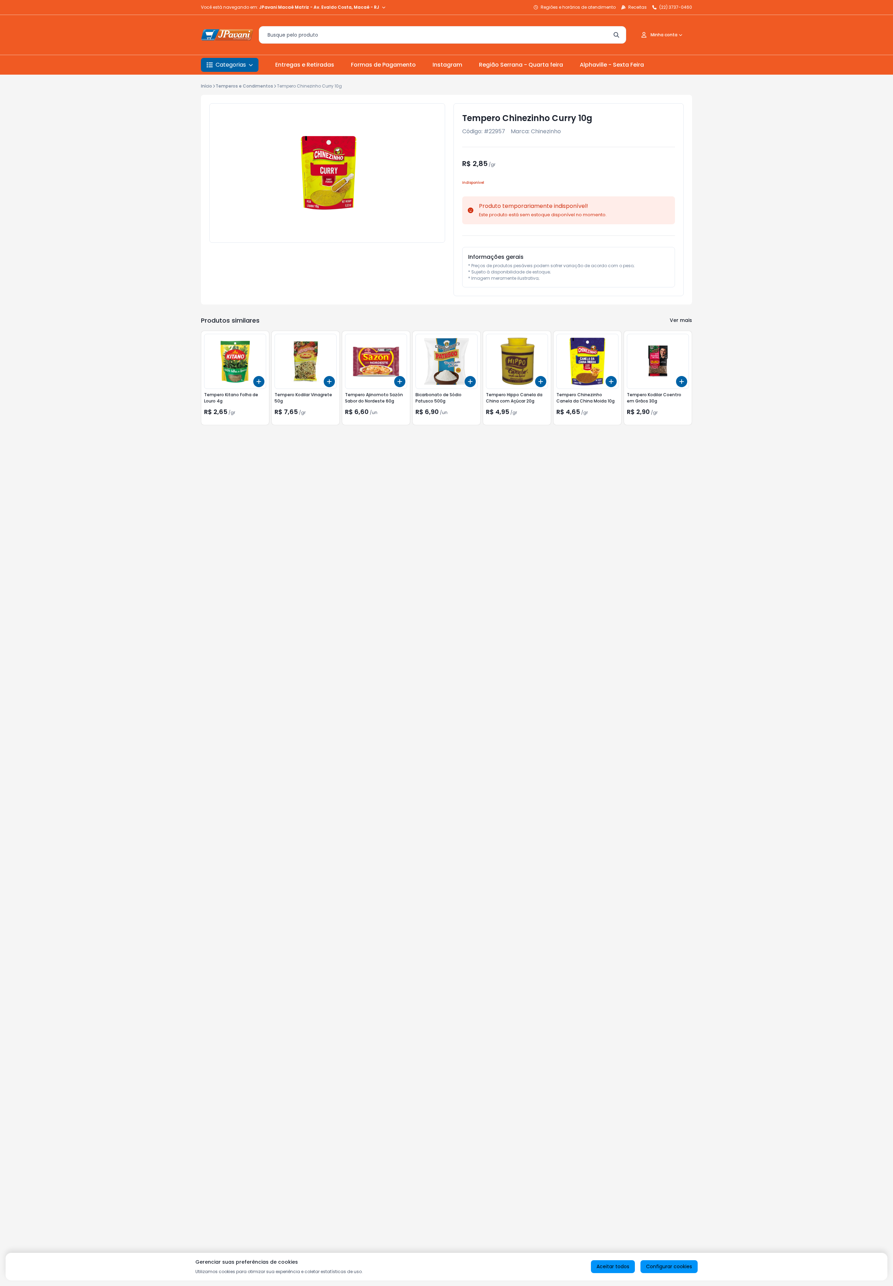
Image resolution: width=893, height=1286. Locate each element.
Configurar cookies (669, 1266)
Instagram (447, 65)
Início (206, 86)
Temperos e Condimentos (244, 86)
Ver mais (681, 320)
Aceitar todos (612, 1266)
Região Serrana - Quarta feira (521, 65)
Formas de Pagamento (383, 65)
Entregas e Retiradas (304, 65)
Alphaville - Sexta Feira (612, 65)
